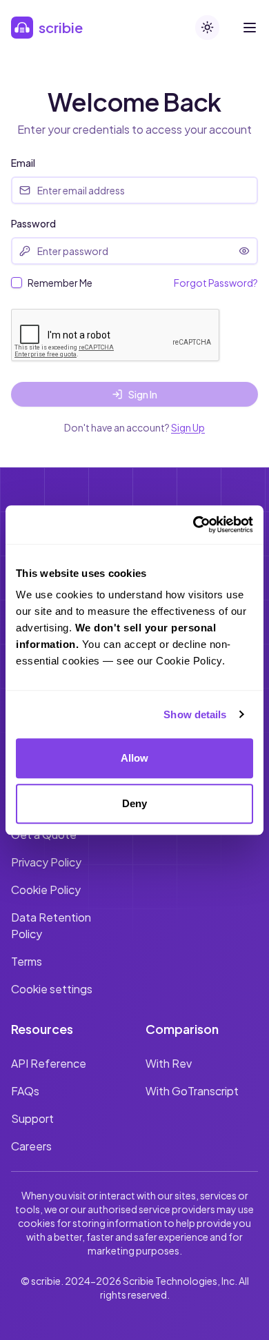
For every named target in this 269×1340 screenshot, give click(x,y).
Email (23, 162)
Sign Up (188, 427)
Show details (194, 714)
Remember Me (60, 282)
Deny (134, 803)
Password (33, 223)
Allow (135, 758)
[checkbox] (16, 282)
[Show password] (244, 251)
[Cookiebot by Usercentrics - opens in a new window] (193, 525)
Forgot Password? (216, 282)
